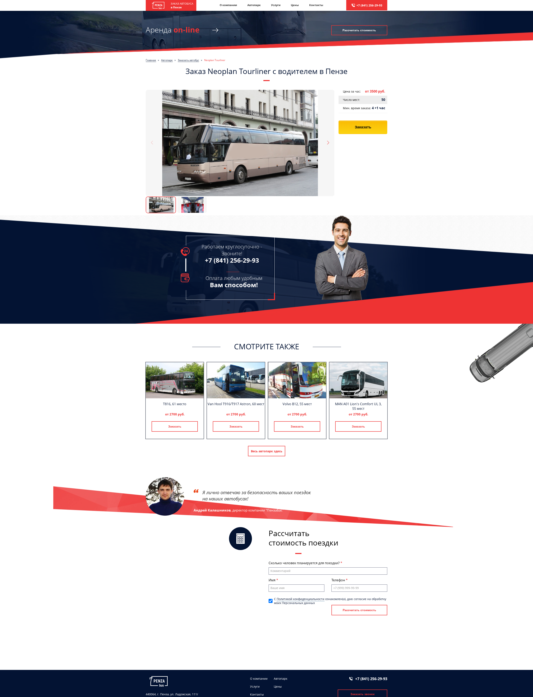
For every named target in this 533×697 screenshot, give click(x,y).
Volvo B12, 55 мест (297, 404)
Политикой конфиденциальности (300, 599)
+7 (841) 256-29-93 (369, 5)
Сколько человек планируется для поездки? (304, 563)
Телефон (338, 580)
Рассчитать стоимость (359, 30)
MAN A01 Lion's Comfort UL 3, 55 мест (358, 406)
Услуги (275, 5)
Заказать (363, 127)
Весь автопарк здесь (266, 451)
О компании (228, 5)
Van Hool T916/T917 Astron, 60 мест (236, 404)
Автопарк (254, 5)
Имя (272, 580)
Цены (295, 5)
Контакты (316, 5)
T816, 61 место (174, 404)
